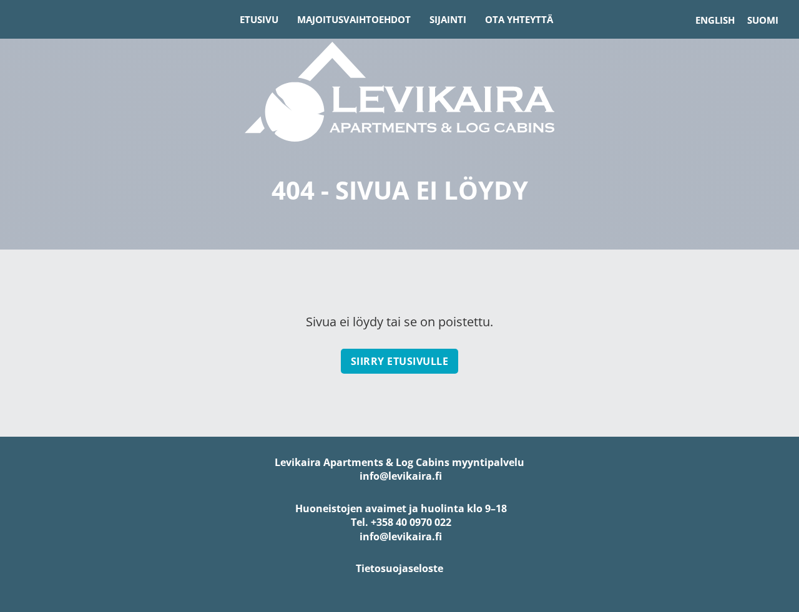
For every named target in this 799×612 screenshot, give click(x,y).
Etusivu (259, 19)
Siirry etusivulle (400, 361)
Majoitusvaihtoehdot (354, 19)
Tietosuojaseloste (399, 568)
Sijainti (447, 19)
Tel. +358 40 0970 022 (399, 522)
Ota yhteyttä (519, 19)
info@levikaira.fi (399, 476)
